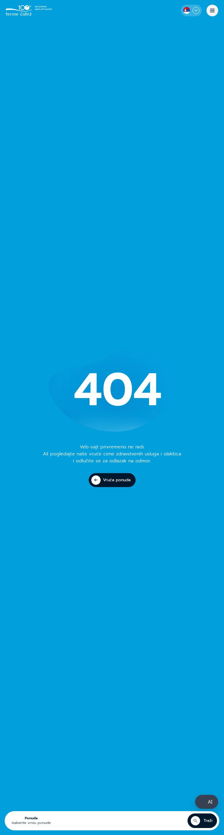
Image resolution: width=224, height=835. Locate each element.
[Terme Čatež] (29, 10)
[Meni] (212, 10)
